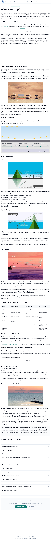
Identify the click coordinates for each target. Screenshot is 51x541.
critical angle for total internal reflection (11, 344)
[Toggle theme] (32, 2)
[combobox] (42, 1)
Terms (33, 536)
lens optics (22, 28)
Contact (22, 536)
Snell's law (6, 26)
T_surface (4, 145)
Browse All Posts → (21, 506)
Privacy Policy (27, 536)
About (28, 1)
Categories (22, 1)
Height (35, 145)
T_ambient (20, 145)
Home (11, 1)
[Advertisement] (25, 54)
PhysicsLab (16, 1)
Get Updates (31, 506)
